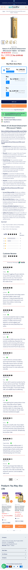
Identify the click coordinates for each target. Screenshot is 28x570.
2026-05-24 (6, 440)
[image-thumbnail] (3, 42)
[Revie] (21, 262)
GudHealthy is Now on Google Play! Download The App (14, 2)
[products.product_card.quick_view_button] (11, 501)
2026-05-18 (6, 461)
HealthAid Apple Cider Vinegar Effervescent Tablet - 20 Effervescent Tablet (20, 508)
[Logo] (14, 7)
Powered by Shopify (18, 563)
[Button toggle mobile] (2, 7)
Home (4, 11)
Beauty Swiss (14, 47)
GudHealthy (11, 563)
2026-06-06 (6, 269)
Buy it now (14, 105)
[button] (4, 7)
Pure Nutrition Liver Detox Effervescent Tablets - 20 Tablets (6, 508)
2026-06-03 (6, 420)
